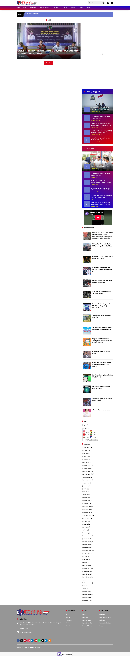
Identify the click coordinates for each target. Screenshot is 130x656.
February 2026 (86, 465)
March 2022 (85, 591)
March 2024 (85, 533)
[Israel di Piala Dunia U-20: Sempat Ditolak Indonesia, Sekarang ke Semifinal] (87, 365)
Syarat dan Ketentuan (105, 617)
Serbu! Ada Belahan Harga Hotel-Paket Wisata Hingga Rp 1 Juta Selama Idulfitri (101, 306)
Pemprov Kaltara (86, 620)
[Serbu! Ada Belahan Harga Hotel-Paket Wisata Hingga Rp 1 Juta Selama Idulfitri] (87, 307)
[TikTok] (42, 640)
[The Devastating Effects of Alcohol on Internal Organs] (87, 401)
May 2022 (84, 586)
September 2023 (86, 550)
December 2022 (86, 574)
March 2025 (85, 497)
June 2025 (85, 489)
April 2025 (85, 494)
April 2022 (85, 589)
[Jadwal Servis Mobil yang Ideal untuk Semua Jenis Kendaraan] (87, 283)
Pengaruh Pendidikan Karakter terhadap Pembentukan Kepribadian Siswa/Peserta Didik (102, 341)
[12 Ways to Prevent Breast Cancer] (87, 413)
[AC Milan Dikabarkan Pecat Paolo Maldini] (87, 354)
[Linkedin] (32, 640)
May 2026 (84, 456)
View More (48, 63)
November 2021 (86, 597)
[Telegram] (46, 640)
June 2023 (85, 559)
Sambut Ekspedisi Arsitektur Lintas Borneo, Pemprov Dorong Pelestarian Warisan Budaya (101, 124)
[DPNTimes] (27, 3)
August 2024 (85, 518)
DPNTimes (26, 647)
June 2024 (85, 524)
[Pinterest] (25, 640)
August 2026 (85, 447)
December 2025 (86, 471)
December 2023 (86, 541)
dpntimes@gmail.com (26, 632)
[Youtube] (35, 640)
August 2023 (85, 553)
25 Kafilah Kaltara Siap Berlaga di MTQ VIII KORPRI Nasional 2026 (101, 131)
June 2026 (85, 453)
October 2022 (86, 580)
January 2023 (86, 571)
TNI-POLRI (69, 620)
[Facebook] (18, 640)
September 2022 (86, 583)
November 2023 (86, 544)
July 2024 (84, 521)
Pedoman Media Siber (105, 623)
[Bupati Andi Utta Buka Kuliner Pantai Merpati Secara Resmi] (87, 259)
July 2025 (84, 486)
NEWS (67, 614)
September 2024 (86, 515)
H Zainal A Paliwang (87, 626)
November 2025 (86, 474)
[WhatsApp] (39, 640)
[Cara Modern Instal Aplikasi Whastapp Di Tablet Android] (87, 378)
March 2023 (85, 565)
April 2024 (85, 530)
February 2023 (86, 568)
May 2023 (84, 562)
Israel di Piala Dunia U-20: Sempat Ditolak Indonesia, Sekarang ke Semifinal (101, 364)
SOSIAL (68, 626)
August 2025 (85, 483)
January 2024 (86, 539)
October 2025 (86, 477)
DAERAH (20, 48)
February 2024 (86, 536)
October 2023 (86, 547)
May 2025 (84, 491)
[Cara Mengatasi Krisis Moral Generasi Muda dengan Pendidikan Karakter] (87, 330)
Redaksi (101, 626)
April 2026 (85, 459)
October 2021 (86, 600)
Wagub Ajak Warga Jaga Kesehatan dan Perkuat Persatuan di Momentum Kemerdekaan (101, 139)
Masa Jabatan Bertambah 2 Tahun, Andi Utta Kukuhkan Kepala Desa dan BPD (102, 269)
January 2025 (86, 503)
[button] (103, 2)
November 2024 (86, 509)
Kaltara (84, 614)
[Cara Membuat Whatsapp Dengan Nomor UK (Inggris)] (87, 389)
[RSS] (49, 640)
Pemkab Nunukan (87, 623)
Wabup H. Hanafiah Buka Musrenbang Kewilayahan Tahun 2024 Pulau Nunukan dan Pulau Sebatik (48, 52)
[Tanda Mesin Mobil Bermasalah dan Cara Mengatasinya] (87, 294)
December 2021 (86, 594)
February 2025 (86, 500)
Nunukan (85, 617)
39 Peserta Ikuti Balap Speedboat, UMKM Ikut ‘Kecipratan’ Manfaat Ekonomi (100, 189)
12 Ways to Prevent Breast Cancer (101, 410)
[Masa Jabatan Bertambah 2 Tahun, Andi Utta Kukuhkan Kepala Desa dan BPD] (87, 270)
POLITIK (68, 623)
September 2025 (86, 480)
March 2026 (85, 462)
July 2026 (84, 450)
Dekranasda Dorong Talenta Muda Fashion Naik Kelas (100, 117)
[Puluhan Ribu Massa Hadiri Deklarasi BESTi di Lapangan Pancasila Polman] (87, 247)
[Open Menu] (112, 3)
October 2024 (86, 512)
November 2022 (86, 577)
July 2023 (84, 556)
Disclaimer (102, 620)
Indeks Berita (102, 614)
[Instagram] (28, 640)
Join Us (86, 421)
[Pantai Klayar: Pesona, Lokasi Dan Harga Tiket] (87, 318)
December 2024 (86, 506)
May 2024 (85, 527)
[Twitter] (21, 640)
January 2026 (86, 468)
